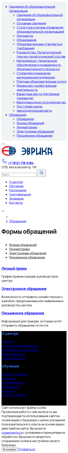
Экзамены (9, 378)
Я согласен (9, 449)
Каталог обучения (15, 374)
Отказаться (26, 449)
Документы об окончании (20, 350)
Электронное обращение (24, 288)
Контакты (8, 391)
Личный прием (14, 268)
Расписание (10, 387)
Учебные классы (13, 358)
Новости (8, 342)
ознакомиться (12, 433)
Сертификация (12, 383)
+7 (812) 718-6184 (14, 395)
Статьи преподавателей (20, 346)
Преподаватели (13, 354)
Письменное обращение (23, 313)
